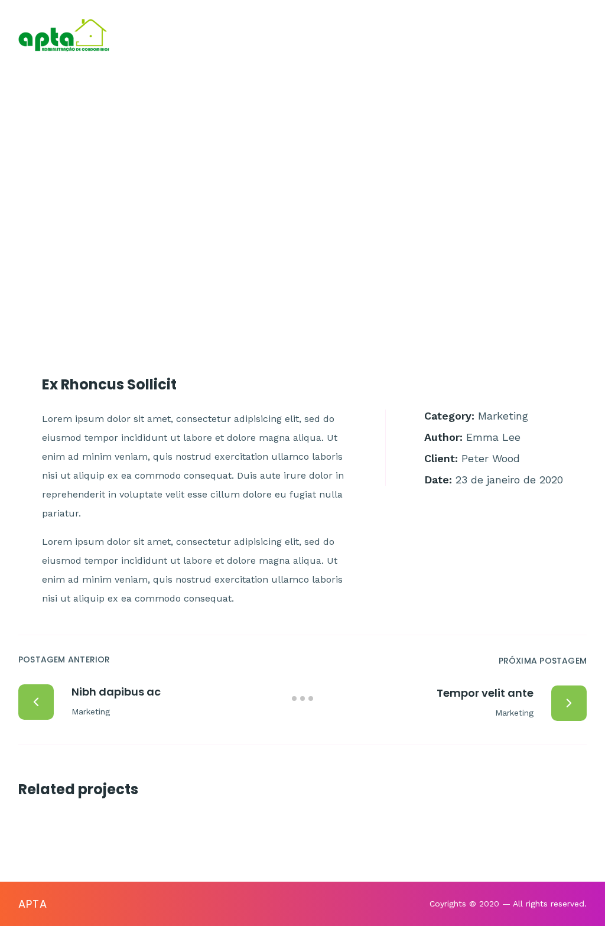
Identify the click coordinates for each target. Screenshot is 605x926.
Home (190, 35)
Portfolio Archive (271, 161)
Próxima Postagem (543, 661)
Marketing (503, 416)
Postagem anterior (64, 659)
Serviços (349, 35)
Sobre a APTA (260, 35)
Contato (427, 35)
